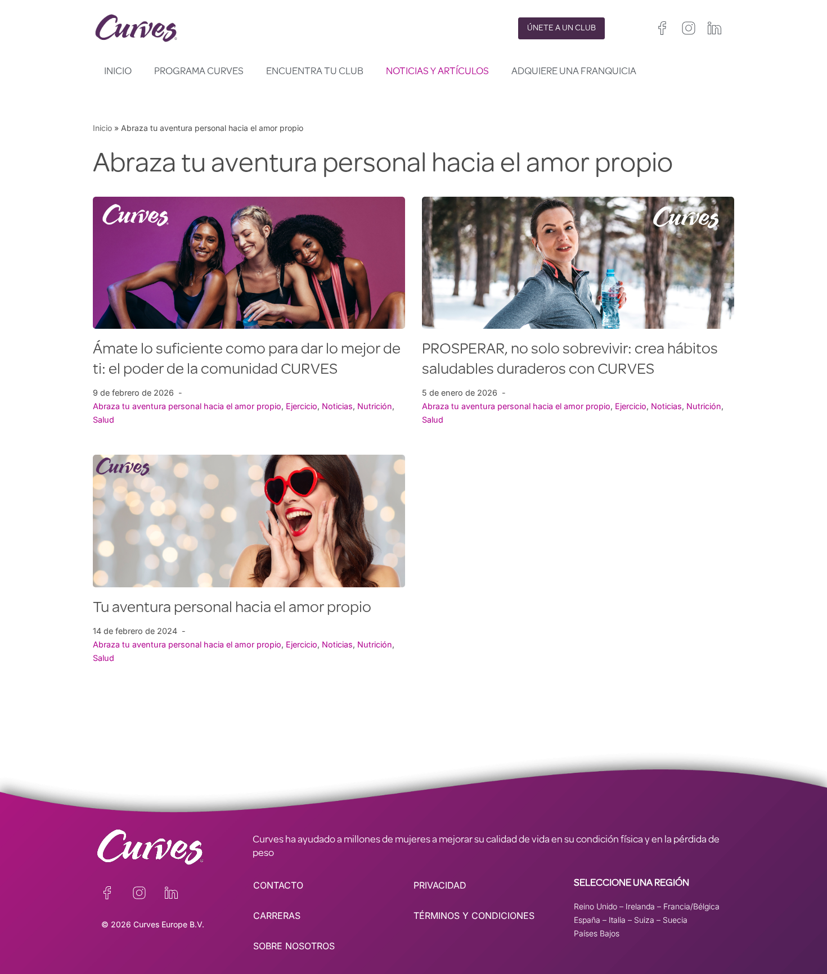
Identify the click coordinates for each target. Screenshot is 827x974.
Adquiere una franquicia (573, 72)
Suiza (644, 920)
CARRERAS (276, 915)
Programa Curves (199, 72)
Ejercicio (301, 406)
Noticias (337, 406)
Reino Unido (595, 906)
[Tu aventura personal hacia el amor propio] (249, 521)
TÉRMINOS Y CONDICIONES (474, 915)
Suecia (675, 920)
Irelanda (640, 906)
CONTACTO (278, 885)
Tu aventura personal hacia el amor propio (232, 609)
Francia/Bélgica (691, 906)
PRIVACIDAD (440, 885)
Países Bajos (596, 933)
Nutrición (374, 406)
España (587, 920)
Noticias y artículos (437, 72)
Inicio (118, 72)
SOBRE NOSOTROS (294, 946)
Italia (617, 920)
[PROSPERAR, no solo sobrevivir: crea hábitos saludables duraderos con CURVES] (578, 263)
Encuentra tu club (314, 72)
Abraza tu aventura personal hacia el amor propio (187, 406)
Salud (103, 419)
